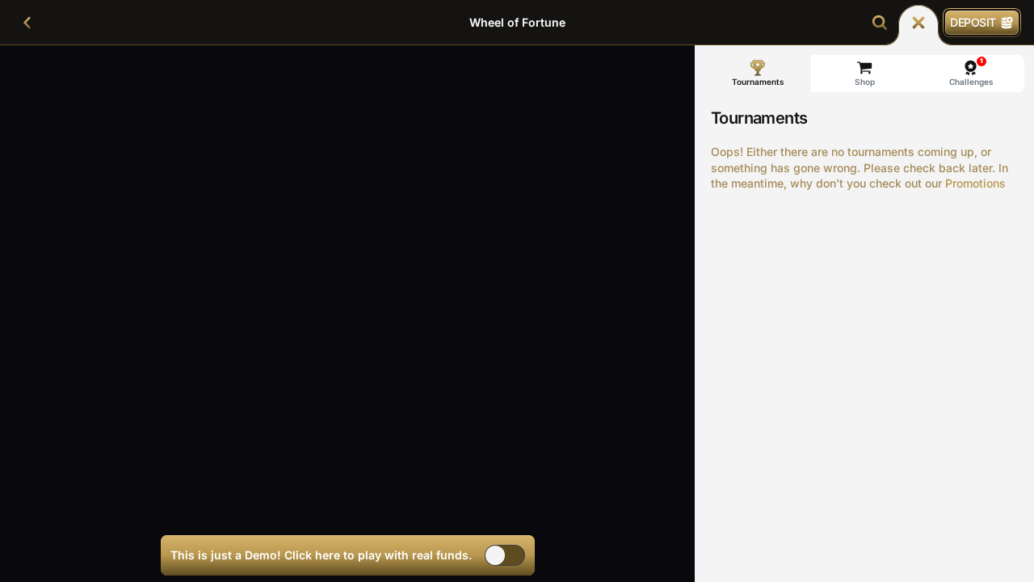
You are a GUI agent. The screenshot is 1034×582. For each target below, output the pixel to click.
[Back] (27, 22)
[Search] (879, 22)
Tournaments (758, 81)
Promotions (975, 183)
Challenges (971, 71)
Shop (865, 81)
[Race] (918, 22)
